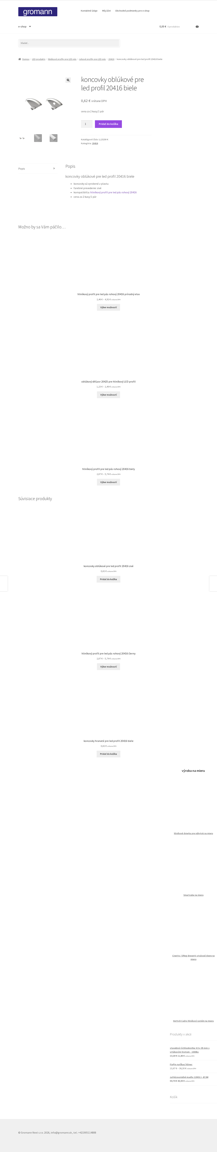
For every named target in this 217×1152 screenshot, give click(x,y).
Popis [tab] (21, 168)
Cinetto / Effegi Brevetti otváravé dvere (192, 955)
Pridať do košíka (108, 124)
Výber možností (108, 394)
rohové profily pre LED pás (92, 59)
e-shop (22, 26)
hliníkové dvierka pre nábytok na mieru (193, 833)
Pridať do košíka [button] (108, 579)
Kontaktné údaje (89, 10)
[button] (68, 80)
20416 (111, 59)
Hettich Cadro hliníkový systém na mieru (193, 1021)
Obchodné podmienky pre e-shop (132, 10)
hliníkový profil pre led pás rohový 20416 (113, 192)
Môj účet (106, 10)
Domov (25, 59)
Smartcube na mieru (193, 895)
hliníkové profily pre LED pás (62, 59)
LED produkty (38, 59)
